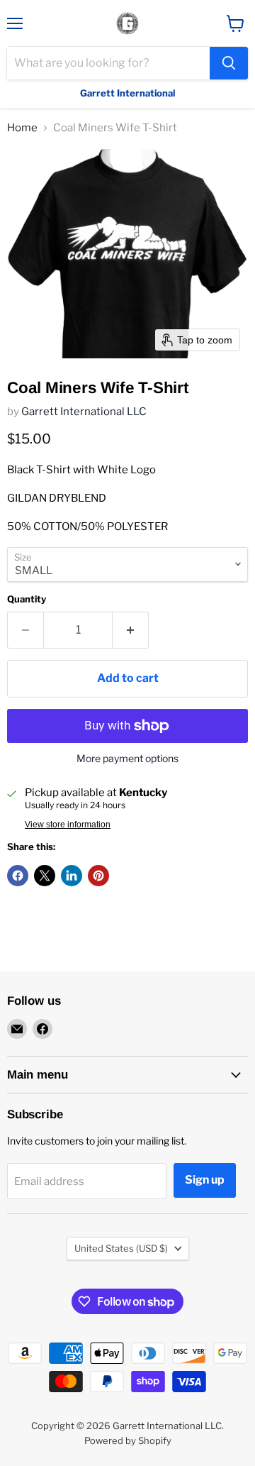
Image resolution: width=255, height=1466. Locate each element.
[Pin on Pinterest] (98, 875)
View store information (67, 825)
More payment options (127, 758)
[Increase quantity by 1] (131, 630)
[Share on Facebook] (17, 875)
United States (121, 1248)
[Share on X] (44, 875)
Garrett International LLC (84, 411)
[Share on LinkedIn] (71, 875)
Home (22, 128)
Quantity (26, 599)
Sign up (205, 1179)
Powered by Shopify (127, 1440)
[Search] (229, 63)
